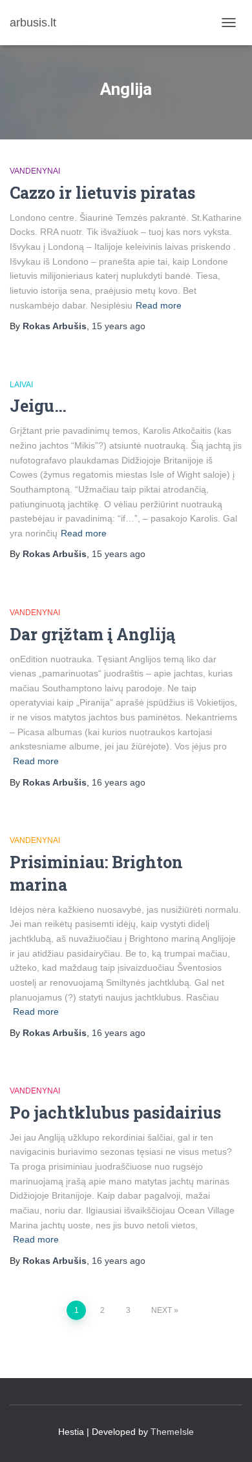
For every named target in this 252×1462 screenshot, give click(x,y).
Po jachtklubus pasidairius (115, 1112)
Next (161, 1310)
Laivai (21, 384)
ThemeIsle (172, 1431)
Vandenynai (35, 171)
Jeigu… (38, 405)
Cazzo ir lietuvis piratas (102, 192)
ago (118, 326)
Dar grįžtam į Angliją (92, 634)
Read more (159, 305)
